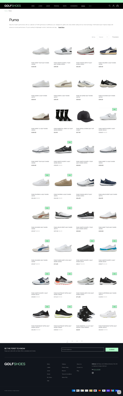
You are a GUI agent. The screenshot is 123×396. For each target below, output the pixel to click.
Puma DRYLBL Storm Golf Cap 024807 (85, 129)
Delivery (64, 364)
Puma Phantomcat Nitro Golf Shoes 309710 (40, 326)
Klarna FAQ (64, 377)
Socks (48, 374)
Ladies (40, 6)
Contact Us (79, 367)
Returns (64, 370)
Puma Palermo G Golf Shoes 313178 (40, 195)
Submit (112, 349)
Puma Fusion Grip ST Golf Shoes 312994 (84, 63)
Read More (61, 27)
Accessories (73, 6)
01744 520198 (97, 369)
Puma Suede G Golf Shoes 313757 (39, 96)
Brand (83, 6)
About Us (79, 364)
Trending (56, 6)
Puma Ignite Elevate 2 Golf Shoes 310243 (107, 129)
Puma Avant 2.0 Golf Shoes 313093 (39, 129)
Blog (78, 370)
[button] (32, 6)
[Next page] (82, 341)
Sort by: (93, 37)
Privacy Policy (65, 367)
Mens (33, 6)
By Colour (49, 377)
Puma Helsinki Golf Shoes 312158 (39, 227)
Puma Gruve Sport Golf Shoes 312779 (108, 195)
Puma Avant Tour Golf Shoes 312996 (40, 63)
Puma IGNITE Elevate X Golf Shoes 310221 (84, 260)
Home (6, 11)
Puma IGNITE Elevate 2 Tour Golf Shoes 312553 (62, 63)
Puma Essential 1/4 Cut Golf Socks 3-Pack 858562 (84, 326)
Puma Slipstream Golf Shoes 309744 (107, 293)
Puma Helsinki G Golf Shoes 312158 (107, 63)
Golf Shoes (10, 390)
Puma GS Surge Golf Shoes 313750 (84, 96)
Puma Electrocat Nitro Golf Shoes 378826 (62, 293)
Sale (90, 6)
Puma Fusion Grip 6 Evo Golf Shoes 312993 (62, 260)
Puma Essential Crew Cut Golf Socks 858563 (63, 129)
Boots (64, 6)
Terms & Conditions (67, 374)
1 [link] (67, 341)
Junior (48, 6)
